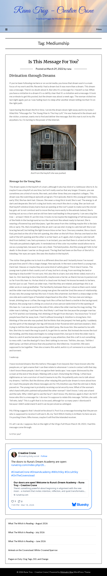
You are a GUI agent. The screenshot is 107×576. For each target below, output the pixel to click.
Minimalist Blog (66, 572)
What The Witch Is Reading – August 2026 (28, 523)
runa (69, 68)
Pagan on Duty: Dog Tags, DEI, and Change (28, 559)
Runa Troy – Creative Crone (53, 11)
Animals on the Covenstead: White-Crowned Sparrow (32, 550)
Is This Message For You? (53, 61)
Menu (99, 29)
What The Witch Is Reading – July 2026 (26, 532)
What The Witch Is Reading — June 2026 (27, 541)
